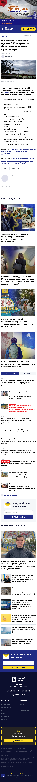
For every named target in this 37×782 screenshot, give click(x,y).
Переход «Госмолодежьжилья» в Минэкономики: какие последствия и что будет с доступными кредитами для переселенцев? (17, 280)
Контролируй (24, 704)
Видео (3, 713)
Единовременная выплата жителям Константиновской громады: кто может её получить (18, 463)
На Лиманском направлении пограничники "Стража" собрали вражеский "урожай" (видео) (20, 475)
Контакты (4, 720)
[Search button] (19, 29)
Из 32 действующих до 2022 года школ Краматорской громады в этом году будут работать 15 (16, 421)
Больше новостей (10, 495)
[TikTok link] (29, 690)
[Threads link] (26, 690)
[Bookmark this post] (35, 35)
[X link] (22, 690)
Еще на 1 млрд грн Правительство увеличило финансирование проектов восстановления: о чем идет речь (18, 441)
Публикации (5, 704)
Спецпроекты (6, 707)
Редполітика (5, 716)
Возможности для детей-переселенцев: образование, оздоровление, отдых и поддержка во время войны (18, 323)
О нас (3, 710)
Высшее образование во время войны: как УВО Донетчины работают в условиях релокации (18, 364)
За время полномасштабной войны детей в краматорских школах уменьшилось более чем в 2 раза (18, 452)
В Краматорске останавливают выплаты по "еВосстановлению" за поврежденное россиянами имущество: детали (17, 383)
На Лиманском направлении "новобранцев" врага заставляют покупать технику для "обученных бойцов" (17, 161)
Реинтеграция (25, 710)
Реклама (4, 723)
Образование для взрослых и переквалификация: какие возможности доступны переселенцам (14, 237)
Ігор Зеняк (8, 56)
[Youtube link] (11, 690)
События (5, 36)
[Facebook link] (7, 690)
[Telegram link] (18, 690)
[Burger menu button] (2, 28)
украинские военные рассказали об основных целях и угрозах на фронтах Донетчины (18, 151)
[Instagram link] (14, 690)
